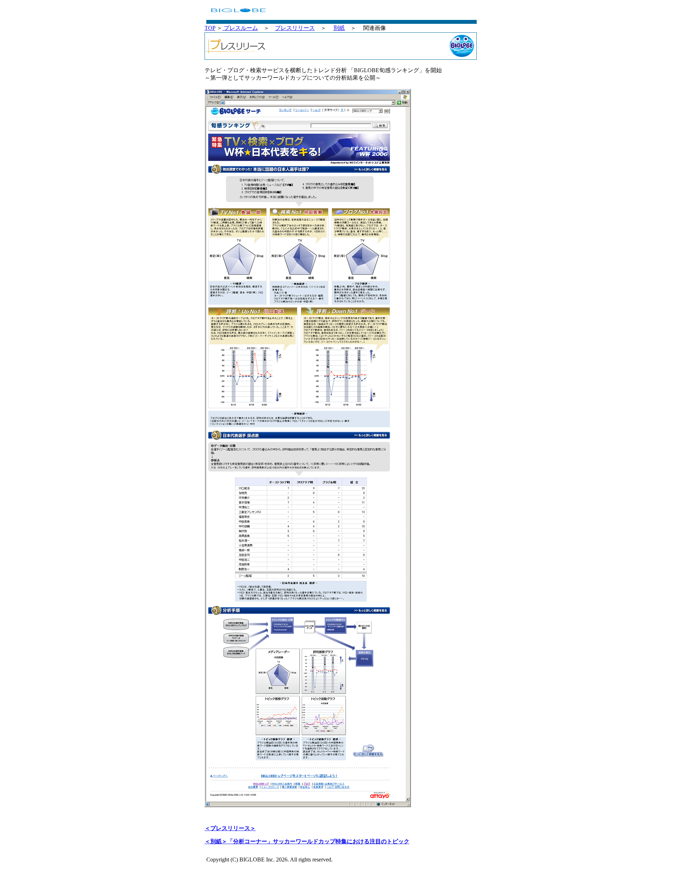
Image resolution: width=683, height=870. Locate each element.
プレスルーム (240, 28)
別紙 (339, 28)
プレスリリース (295, 28)
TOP (210, 28)
